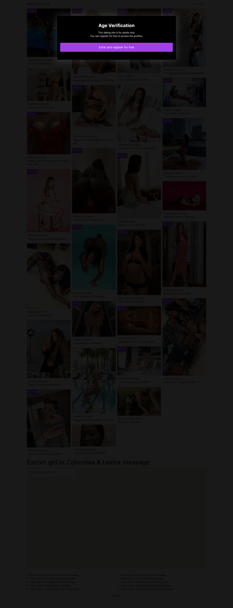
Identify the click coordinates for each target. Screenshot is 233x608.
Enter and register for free (116, 47)
